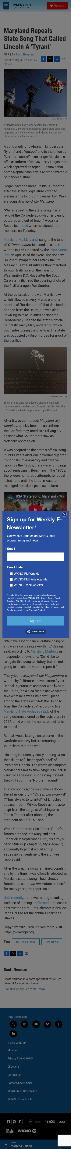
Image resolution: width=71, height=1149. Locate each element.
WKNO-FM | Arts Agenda (31, 579)
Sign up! (35, 620)
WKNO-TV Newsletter (28, 585)
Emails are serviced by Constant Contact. (26, 609)
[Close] (65, 514)
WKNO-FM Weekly (26, 573)
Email (11, 548)
